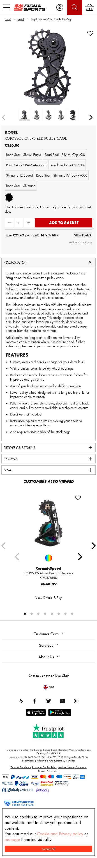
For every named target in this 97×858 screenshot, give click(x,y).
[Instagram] (76, 701)
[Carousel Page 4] (45, 613)
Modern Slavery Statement (72, 767)
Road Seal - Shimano (20, 185)
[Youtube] (62, 701)
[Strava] (21, 701)
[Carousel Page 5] (51, 613)
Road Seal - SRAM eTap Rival (26, 165)
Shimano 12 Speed (19, 175)
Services (46, 645)
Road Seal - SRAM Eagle (23, 154)
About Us (46, 657)
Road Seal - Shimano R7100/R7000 (61, 175)
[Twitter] (48, 701)
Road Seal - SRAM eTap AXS (64, 154)
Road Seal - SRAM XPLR (67, 165)
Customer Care (46, 634)
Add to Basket (63, 222)
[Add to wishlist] (90, 33)
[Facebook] (34, 701)
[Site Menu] (6, 7)
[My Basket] (89, 7)
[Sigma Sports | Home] (29, 7)
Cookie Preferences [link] (48, 771)
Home (8, 19)
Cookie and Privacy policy (60, 833)
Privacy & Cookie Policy (44, 767)
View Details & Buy (48, 597)
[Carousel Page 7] (65, 613)
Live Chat (62, 675)
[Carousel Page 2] (31, 613)
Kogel (21, 19)
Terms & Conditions (21, 767)
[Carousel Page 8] (72, 613)
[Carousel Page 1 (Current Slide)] (24, 613)
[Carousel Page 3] (38, 613)
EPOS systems (54, 760)
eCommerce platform (33, 760)
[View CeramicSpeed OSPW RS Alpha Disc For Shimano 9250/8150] (48, 523)
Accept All (48, 849)
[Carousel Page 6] (58, 613)
